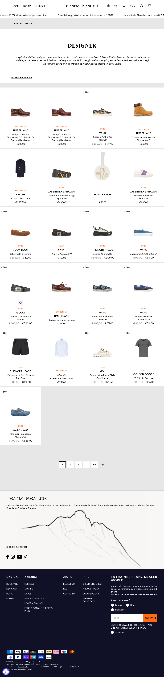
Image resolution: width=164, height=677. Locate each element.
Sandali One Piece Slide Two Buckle (102, 377)
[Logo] (82, 6)
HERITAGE (29, 583)
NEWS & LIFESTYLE (34, 598)
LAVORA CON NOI (34, 603)
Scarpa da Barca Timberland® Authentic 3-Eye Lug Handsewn (61, 137)
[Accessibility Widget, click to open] (6, 671)
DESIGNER (11, 588)
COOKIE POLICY (91, 593)
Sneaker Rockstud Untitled (143, 197)
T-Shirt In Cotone (143, 378)
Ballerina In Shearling (20, 253)
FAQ (65, 588)
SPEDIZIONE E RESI (92, 583)
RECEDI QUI (69, 583)
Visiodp (29, 669)
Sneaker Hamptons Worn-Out (20, 435)
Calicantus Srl (23, 667)
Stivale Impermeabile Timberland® (143, 139)
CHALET (29, 593)
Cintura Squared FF (61, 254)
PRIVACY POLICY (91, 588)
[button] (149, 5)
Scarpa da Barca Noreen (62, 319)
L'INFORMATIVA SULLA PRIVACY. (128, 627)
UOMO (9, 593)
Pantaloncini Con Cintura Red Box (21, 377)
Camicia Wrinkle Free (61, 378)
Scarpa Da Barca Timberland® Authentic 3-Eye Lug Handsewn (20, 137)
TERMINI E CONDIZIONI (89, 600)
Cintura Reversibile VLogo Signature (61, 197)
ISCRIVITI (150, 617)
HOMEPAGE (12, 583)
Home (16, 23)
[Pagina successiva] (101, 464)
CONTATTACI (69, 593)
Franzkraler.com (18, 662)
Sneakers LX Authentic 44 (143, 253)
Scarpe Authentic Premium (102, 138)
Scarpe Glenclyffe (102, 253)
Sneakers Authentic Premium (102, 318)
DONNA (10, 598)
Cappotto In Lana (20, 198)
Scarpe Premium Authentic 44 (143, 318)
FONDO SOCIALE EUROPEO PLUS (39, 609)
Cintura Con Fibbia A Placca (20, 318)
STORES (29, 588)
